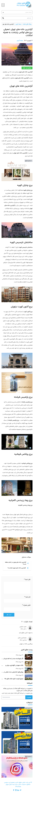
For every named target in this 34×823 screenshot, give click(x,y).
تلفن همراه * (26, 605)
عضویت (29, 697)
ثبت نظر (9, 615)
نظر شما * (27, 579)
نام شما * (27, 597)
